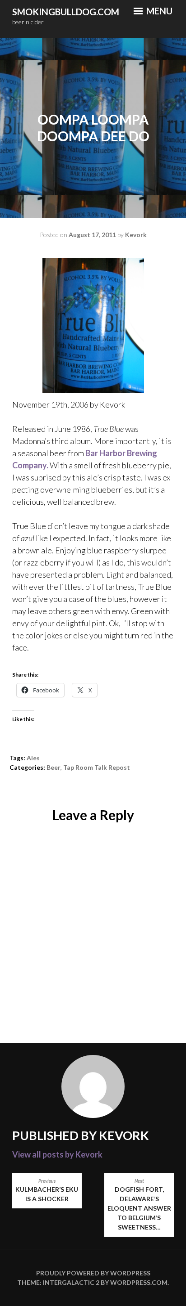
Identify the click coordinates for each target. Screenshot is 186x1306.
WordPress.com (138, 1282)
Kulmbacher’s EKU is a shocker (46, 1190)
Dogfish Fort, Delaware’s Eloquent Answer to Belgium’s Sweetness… (139, 1204)
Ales (33, 758)
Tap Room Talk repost (96, 767)
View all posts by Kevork (57, 1154)
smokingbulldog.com (65, 11)
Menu (158, 10)
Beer (53, 767)
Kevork (136, 234)
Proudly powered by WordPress (93, 1273)
